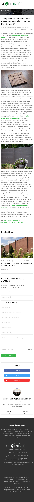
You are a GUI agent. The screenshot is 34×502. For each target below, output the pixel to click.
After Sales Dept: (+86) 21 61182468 (18, 459)
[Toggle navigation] (31, 3)
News (8, 10)
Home (4, 10)
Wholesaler (5, 288)
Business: (4, 285)
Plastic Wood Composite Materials (11, 222)
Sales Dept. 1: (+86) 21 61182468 (18, 453)
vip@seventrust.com (18, 449)
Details (4, 269)
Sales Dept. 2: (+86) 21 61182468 (18, 456)
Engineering (21, 285)
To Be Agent (15, 288)
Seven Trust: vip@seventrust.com (12, 261)
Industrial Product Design (11, 220)
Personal (12, 285)
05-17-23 (26, 261)
